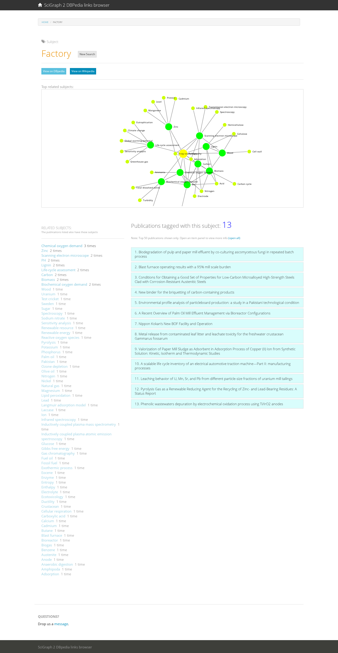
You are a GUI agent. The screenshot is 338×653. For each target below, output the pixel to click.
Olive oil (47, 371)
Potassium (49, 347)
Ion (43, 414)
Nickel (46, 381)
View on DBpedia (54, 71)
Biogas (46, 545)
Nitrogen (48, 376)
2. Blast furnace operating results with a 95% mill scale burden (183, 267)
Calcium (47, 521)
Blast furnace (51, 535)
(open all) (234, 238)
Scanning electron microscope (65, 255)
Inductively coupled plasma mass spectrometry (78, 424)
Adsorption (50, 574)
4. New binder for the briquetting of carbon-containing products (184, 292)
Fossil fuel (49, 463)
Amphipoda (50, 569)
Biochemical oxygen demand (64, 284)
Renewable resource (57, 327)
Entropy (47, 482)
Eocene (47, 472)
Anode (46, 559)
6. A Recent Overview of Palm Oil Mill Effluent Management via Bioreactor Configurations (202, 313)
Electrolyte (49, 492)
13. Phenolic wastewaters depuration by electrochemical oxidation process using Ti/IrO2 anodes (209, 404)
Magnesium (50, 390)
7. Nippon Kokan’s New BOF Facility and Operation (173, 323)
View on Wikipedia (83, 71)
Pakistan (48, 361)
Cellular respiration (56, 511)
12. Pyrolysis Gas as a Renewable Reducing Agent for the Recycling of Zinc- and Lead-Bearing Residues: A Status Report (216, 391)
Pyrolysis (48, 342)
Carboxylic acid (53, 516)
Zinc (44, 250)
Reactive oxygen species (60, 337)
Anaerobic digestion (57, 564)
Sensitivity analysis (56, 323)
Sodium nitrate (53, 318)
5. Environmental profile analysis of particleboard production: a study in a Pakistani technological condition (217, 302)
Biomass (48, 279)
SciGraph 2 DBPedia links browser (75, 5)
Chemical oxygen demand (61, 245)
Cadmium (49, 525)
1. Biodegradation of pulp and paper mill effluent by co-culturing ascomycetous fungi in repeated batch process (214, 254)
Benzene (48, 549)
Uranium (48, 294)
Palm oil (47, 356)
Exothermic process (56, 467)
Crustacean (50, 506)
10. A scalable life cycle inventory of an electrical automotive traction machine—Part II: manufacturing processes (213, 365)
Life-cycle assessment (58, 270)
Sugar (45, 308)
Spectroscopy (52, 313)
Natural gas (50, 385)
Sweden (47, 303)
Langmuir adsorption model (63, 405)
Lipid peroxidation (55, 395)
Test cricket (50, 299)
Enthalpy (48, 487)
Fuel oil (47, 458)
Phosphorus (50, 352)
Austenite (48, 554)
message (61, 624)
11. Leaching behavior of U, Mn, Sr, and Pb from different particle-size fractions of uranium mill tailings (213, 378)
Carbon (47, 274)
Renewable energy (55, 332)
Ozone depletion (54, 366)
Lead (45, 400)
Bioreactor (49, 540)
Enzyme (47, 477)
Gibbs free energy (55, 448)
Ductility (47, 501)
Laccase (47, 410)
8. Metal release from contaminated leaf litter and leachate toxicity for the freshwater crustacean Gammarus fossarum (209, 336)
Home (45, 22)
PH (43, 260)
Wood (46, 289)
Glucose (47, 443)
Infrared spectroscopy (58, 419)
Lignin (46, 265)
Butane (47, 530)
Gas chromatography (58, 453)
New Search (87, 54)
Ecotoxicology (52, 496)
